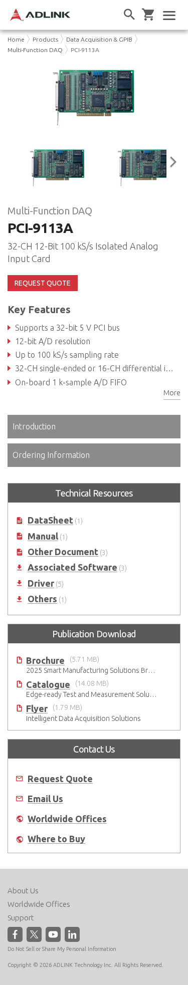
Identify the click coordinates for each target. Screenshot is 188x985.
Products (45, 39)
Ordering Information (51, 454)
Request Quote (60, 779)
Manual (43, 536)
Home (16, 39)
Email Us (45, 799)
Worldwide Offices (67, 819)
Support (21, 917)
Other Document (63, 552)
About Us (23, 890)
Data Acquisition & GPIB (99, 39)
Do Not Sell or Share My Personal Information (62, 949)
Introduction (34, 426)
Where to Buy (56, 839)
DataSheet (50, 520)
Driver (41, 583)
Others (42, 599)
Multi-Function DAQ (35, 50)
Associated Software (72, 567)
